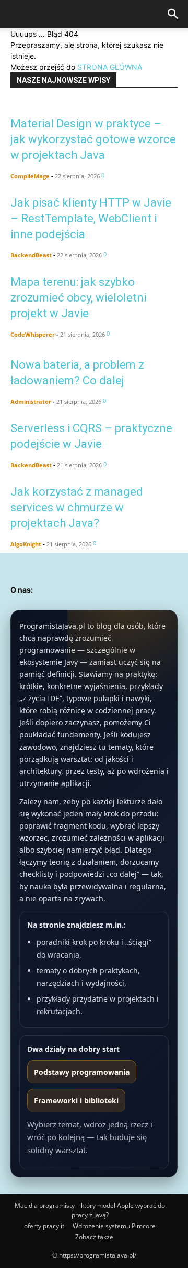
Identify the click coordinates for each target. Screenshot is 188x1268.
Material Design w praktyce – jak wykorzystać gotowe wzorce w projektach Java (93, 139)
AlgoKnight (25, 544)
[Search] (173, 14)
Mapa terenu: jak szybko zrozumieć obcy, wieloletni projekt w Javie (78, 297)
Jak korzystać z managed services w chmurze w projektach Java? (76, 507)
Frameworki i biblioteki (76, 1100)
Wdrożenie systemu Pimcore (114, 1225)
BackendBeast (31, 255)
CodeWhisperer (32, 334)
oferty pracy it (44, 1225)
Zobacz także (94, 1236)
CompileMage (30, 176)
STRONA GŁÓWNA (109, 66)
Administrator (30, 401)
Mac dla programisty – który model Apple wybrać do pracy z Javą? (90, 1210)
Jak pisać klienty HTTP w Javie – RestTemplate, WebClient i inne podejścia (90, 218)
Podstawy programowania (82, 1072)
